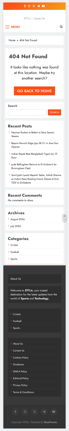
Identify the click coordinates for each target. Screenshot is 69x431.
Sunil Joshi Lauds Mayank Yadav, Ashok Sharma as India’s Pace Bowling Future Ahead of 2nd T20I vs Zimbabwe (36, 178)
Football (15, 252)
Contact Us (18, 350)
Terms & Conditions (23, 392)
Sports (14, 259)
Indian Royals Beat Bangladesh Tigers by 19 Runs (34, 155)
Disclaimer (18, 364)
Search (12, 106)
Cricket (14, 245)
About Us (18, 344)
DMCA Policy (20, 371)
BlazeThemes (50, 422)
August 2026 (18, 219)
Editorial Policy (21, 378)
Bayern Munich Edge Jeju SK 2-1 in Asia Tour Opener (34, 145)
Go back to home (34, 90)
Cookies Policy (20, 357)
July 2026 (16, 226)
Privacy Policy (20, 385)
